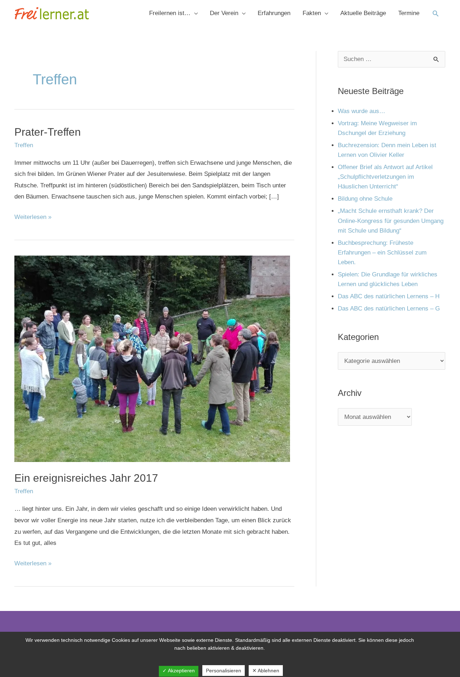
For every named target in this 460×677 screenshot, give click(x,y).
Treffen (23, 145)
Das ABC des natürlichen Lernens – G (389, 308)
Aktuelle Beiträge (363, 13)
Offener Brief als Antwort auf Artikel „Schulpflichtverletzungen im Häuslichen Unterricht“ (385, 177)
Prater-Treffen (47, 132)
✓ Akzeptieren (178, 670)
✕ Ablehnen (265, 670)
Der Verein (224, 13)
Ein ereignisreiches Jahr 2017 (86, 478)
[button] (436, 13)
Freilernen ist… (169, 13)
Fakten (312, 13)
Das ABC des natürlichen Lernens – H (389, 296)
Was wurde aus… (361, 111)
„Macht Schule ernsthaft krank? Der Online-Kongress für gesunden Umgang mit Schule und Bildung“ (390, 220)
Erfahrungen (274, 13)
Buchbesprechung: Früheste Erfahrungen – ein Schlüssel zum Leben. (382, 252)
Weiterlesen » (32, 215)
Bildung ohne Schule (365, 198)
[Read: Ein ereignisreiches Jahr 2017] (152, 358)
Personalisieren (223, 670)
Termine (408, 13)
